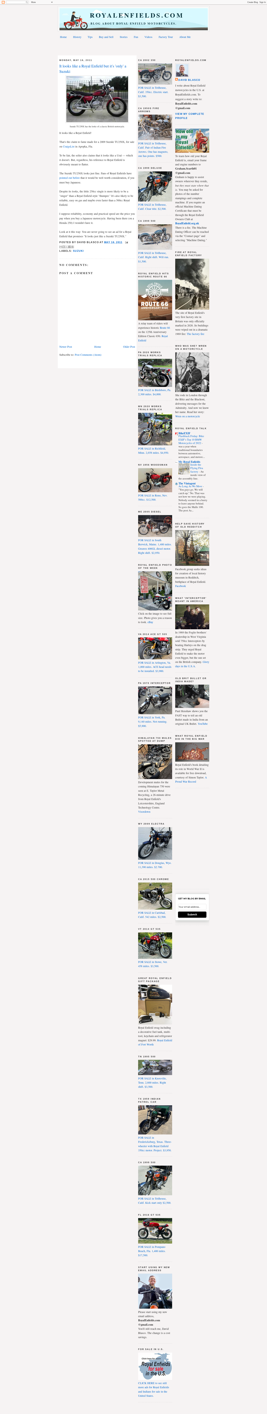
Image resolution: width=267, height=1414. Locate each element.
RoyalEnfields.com (133, 15)
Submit (192, 914)
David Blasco (189, 80)
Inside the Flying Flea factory (196, 468)
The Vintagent (187, 483)
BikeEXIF (184, 433)
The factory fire (195, 334)
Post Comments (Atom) (88, 355)
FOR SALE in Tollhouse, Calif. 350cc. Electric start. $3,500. (153, 92)
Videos (148, 37)
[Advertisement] (133, 48)
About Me (185, 37)
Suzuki (78, 251)
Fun (136, 37)
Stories (123, 37)
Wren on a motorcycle (187, 416)
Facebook (180, 586)
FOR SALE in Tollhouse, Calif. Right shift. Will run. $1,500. (153, 257)
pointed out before (69, 178)
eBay (150, 622)
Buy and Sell (106, 37)
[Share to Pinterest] (72, 246)
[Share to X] (66, 246)
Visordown (144, 811)
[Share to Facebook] (69, 246)
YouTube (203, 724)
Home (63, 37)
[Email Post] (126, 242)
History (77, 37)
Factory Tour (166, 37)
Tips (90, 37)
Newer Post (65, 346)
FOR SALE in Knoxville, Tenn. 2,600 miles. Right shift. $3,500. (152, 1082)
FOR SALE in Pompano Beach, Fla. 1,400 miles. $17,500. (152, 1251)
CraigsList (68, 146)
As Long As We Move (190, 486)
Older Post (129, 346)
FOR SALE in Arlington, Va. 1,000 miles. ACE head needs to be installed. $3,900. (154, 667)
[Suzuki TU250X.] (97, 122)
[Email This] (60, 246)
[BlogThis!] (63, 246)
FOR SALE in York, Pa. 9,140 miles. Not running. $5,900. (152, 721)
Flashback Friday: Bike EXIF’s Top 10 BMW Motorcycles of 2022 (191, 439)
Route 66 (165, 328)
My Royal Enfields (189, 462)
